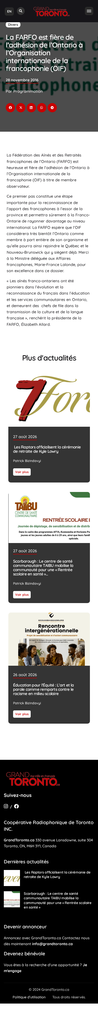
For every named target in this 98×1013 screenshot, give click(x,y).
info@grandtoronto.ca (52, 943)
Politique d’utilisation (29, 997)
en (9, 11)
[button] (21, 11)
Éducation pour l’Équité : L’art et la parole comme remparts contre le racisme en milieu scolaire (43, 689)
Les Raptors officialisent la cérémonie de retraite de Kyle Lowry (47, 449)
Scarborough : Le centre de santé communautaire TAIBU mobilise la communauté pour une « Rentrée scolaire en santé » (43, 567)
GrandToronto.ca (19, 840)
